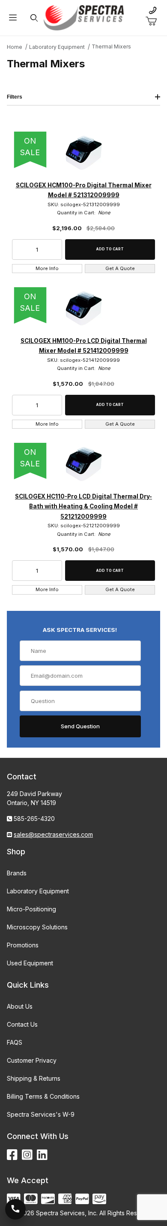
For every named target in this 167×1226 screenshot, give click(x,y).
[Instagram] (27, 1155)
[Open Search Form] (33, 17)
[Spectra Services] (84, 17)
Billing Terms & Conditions (43, 1096)
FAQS (14, 1042)
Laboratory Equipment (38, 891)
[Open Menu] (12, 17)
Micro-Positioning (31, 909)
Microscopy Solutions (37, 927)
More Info (47, 268)
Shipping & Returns (33, 1078)
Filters (14, 97)
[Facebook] (12, 1155)
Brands (17, 873)
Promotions (23, 945)
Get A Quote (120, 268)
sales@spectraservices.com (53, 834)
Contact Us (22, 1024)
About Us (20, 1006)
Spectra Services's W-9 (41, 1114)
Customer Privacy (32, 1060)
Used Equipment (30, 963)
